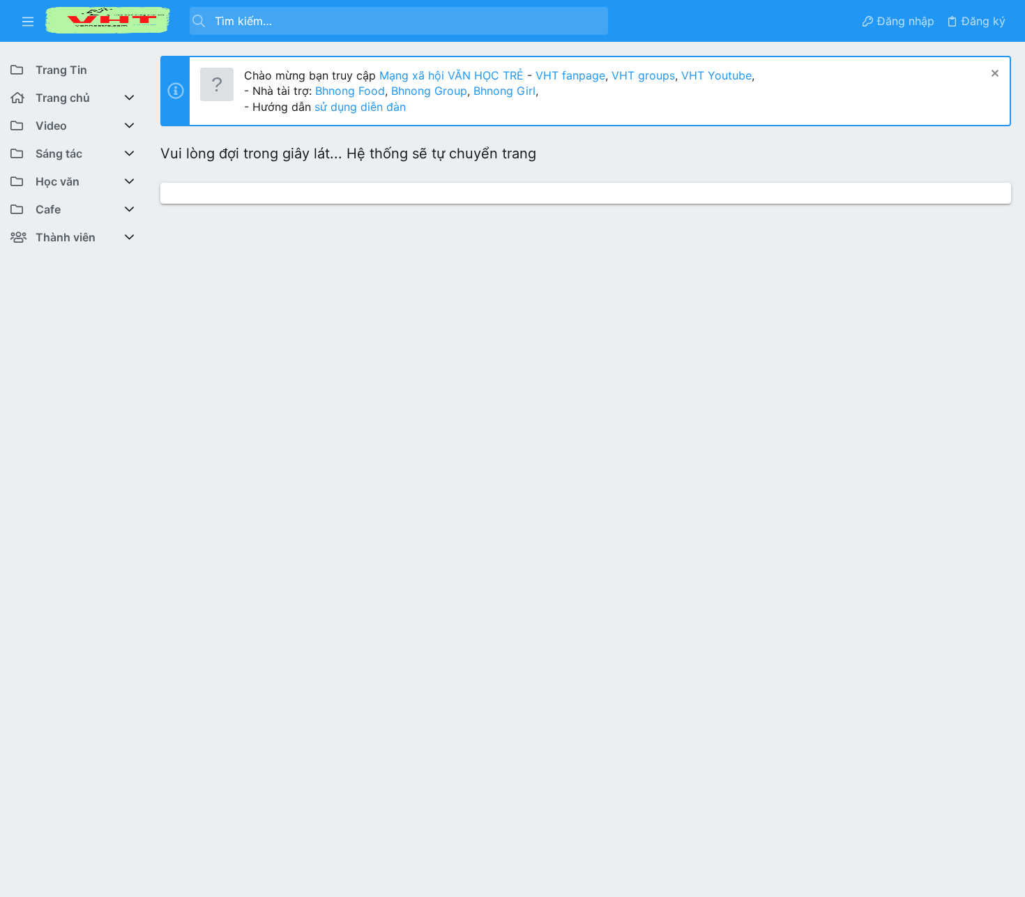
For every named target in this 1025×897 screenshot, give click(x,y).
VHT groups (643, 75)
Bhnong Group (429, 91)
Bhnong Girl (504, 91)
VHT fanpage (570, 75)
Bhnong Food (350, 91)
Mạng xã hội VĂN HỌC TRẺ (450, 75)
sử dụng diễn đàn (358, 107)
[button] (28, 20)
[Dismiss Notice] (993, 75)
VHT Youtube (716, 75)
